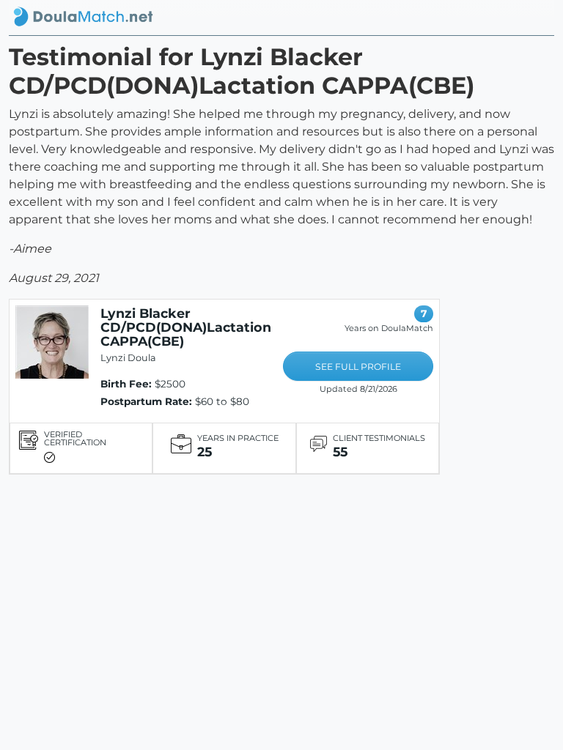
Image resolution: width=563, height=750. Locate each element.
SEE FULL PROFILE (358, 366)
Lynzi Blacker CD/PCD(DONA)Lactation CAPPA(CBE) (185, 327)
